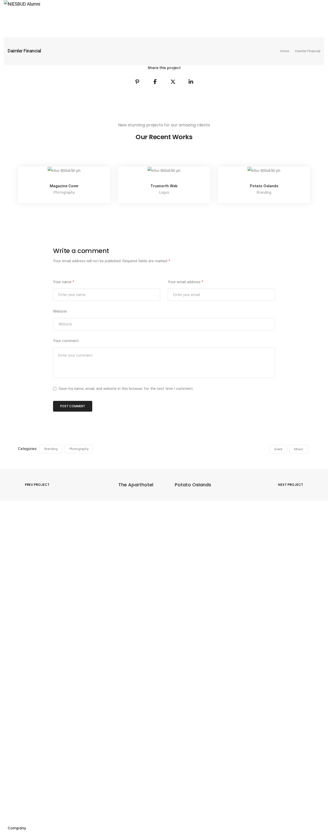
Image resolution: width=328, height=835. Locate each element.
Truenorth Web (164, 186)
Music (298, 449)
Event (278, 449)
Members (131, 18)
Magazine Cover (64, 186)
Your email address (185, 282)
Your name (63, 282)
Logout (107, 18)
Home (13, 18)
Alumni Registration (73, 18)
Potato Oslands (264, 186)
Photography (78, 449)
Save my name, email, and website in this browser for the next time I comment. (126, 388)
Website (60, 311)
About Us (37, 18)
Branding (51, 449)
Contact (157, 18)
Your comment (66, 340)
